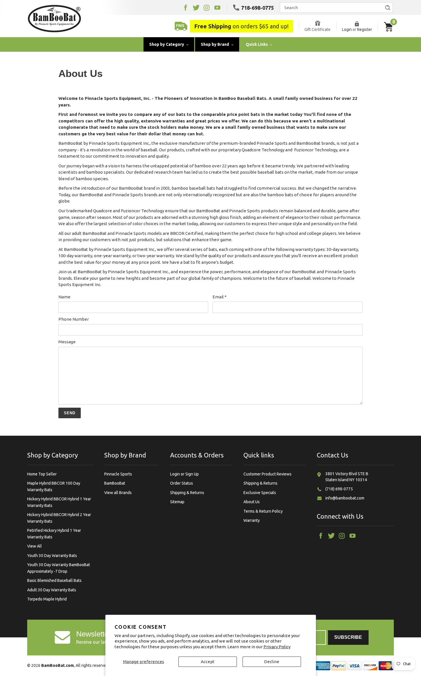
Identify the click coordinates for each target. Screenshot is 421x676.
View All (34, 546)
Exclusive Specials (259, 492)
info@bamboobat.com (344, 498)
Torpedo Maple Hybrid (47, 599)
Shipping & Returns (187, 492)
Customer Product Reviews (267, 474)
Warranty (251, 520)
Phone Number (73, 319)
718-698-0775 (257, 8)
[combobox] (336, 7)
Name (64, 296)
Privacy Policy (276, 646)
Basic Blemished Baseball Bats (54, 580)
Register (364, 29)
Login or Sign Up (184, 474)
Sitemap (177, 501)
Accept (208, 661)
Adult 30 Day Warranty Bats (51, 590)
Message (67, 341)
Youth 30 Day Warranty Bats (52, 555)
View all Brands (118, 492)
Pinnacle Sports (118, 474)
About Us (251, 501)
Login (347, 29)
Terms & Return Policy (263, 511)
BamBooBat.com (57, 665)
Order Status (181, 483)
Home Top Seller (42, 474)
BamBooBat (114, 483)
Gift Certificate (317, 29)
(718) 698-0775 (339, 489)
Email (220, 296)
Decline (271, 661)
